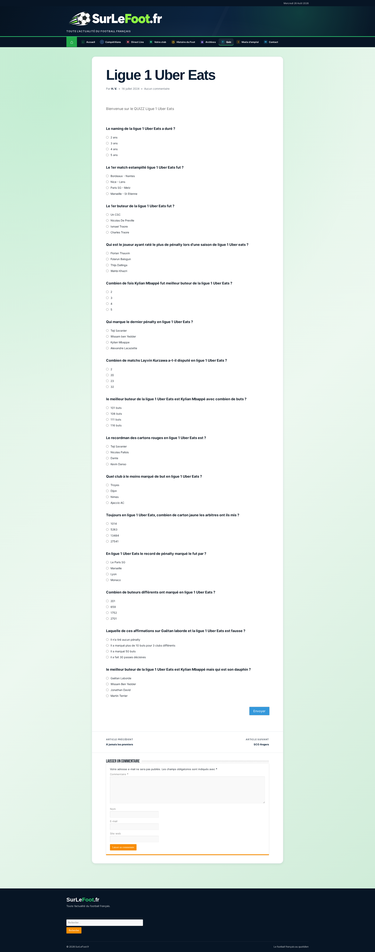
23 (112, 381)
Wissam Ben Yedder (123, 684)
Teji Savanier (119, 330)
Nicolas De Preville (122, 220)
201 (113, 601)
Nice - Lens (118, 181)
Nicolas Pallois (120, 452)
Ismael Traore (119, 226)
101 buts (116, 407)
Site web (115, 833)
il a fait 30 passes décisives (128, 657)
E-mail (113, 821)
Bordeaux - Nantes (123, 176)
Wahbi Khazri (119, 271)
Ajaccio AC (117, 502)
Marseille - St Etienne (124, 193)
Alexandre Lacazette (124, 348)
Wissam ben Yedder (123, 336)
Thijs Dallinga (119, 265)
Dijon (114, 490)
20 (112, 375)
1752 (114, 612)
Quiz (228, 42)
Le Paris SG (118, 562)
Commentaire (119, 774)
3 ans (114, 143)
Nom (113, 808)
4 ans (114, 149)
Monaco (116, 580)
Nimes (115, 497)
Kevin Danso (118, 464)
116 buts (116, 425)
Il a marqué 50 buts (123, 651)
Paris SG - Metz (120, 187)
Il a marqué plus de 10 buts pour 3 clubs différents (143, 645)
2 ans (114, 137)
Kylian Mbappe (120, 342)
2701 (114, 618)
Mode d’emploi (250, 42)
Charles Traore (120, 232)
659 (113, 606)
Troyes (115, 485)
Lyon (114, 574)
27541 (115, 541)
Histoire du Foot (186, 42)
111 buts (116, 419)
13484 (115, 535)
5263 (114, 529)
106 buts (116, 413)
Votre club (160, 42)
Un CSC (116, 214)
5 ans (114, 155)
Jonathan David (121, 690)
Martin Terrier (119, 695)
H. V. (114, 88)
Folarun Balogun (121, 259)
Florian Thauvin (120, 253)
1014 (114, 523)
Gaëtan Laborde (121, 678)
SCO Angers (257, 742)
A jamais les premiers (119, 742)
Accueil (90, 42)
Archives (210, 42)
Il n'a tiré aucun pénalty (125, 639)
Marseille (116, 568)
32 (112, 386)
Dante (114, 458)
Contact (273, 42)
